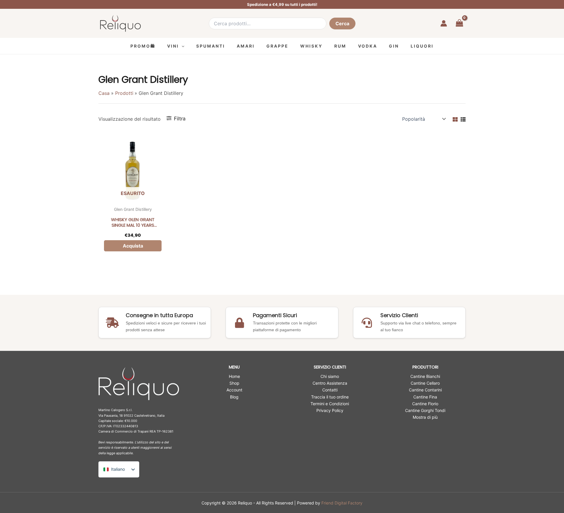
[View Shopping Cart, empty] (459, 23)
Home (234, 376)
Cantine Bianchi (425, 376)
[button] (181, 46)
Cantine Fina (425, 396)
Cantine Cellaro (425, 383)
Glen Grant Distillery (133, 209)
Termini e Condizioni (329, 403)
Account (234, 389)
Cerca (342, 23)
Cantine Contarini (425, 389)
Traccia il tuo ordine (330, 396)
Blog (234, 396)
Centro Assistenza (330, 383)
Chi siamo (329, 376)
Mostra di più (425, 417)
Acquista (133, 246)
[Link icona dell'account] (443, 23)
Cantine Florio (425, 403)
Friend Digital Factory (341, 502)
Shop (234, 383)
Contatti (330, 389)
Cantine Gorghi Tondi (425, 410)
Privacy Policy (329, 410)
